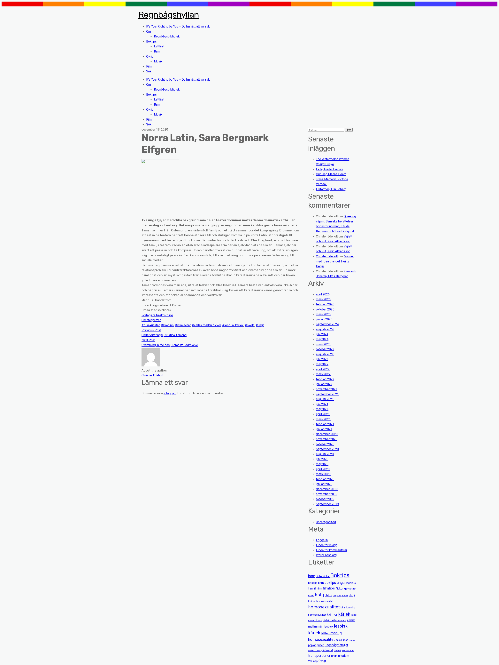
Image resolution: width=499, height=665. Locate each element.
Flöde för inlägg (326, 545)
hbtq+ (328, 595)
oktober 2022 (325, 349)
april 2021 (323, 414)
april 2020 (323, 469)
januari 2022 (324, 384)
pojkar (312, 645)
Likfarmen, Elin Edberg (331, 189)
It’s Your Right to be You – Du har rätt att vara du (178, 26)
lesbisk (328, 626)
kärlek (344, 614)
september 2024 (327, 324)
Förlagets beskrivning (157, 315)
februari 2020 (325, 479)
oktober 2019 (325, 499)
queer (320, 645)
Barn (157, 51)
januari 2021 (324, 429)
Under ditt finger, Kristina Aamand (164, 335)
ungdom (343, 656)
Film (149, 66)
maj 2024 (322, 339)
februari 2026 (325, 304)
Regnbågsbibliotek (167, 36)
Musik (158, 61)
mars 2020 (323, 474)
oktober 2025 (325, 309)
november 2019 (326, 494)
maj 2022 (322, 364)
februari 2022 (325, 379)
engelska (350, 582)
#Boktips (167, 325)
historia (312, 601)
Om (148, 31)
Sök (148, 71)
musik (339, 639)
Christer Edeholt (327, 256)
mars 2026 (323, 299)
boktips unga (335, 583)
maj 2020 (322, 464)
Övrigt (150, 56)
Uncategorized (151, 320)
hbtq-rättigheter (340, 595)
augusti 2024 (325, 329)
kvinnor (332, 614)
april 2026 (323, 294)
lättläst (325, 633)
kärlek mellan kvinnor (334, 620)
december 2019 (327, 489)
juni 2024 (322, 334)
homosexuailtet (324, 601)
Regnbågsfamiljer (336, 645)
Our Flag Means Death (331, 174)
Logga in (322, 540)
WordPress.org (326, 555)
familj (312, 588)
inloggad (170, 393)
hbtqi (352, 595)
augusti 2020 (325, 454)
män (345, 639)
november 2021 (326, 389)
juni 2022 (322, 359)
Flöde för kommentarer (331, 550)
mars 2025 (323, 314)
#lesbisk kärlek (232, 325)
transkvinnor (348, 650)
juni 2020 (322, 459)
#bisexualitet (151, 325)
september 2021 (327, 394)
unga (334, 656)
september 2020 (327, 449)
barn (311, 576)
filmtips (329, 588)
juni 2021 (322, 404)
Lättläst (159, 46)
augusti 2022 (325, 354)
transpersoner (319, 655)
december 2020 (327, 434)
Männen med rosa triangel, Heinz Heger (335, 261)
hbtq (319, 594)
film (319, 588)
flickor (339, 588)
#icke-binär (182, 325)
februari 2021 (325, 424)
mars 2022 (323, 374)
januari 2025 (324, 319)
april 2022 (323, 369)
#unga (260, 325)
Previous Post (151, 330)
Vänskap (313, 661)
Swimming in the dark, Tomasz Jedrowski (170, 345)
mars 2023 (323, 344)
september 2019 (327, 504)
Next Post (148, 340)
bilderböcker (323, 576)
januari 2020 (324, 484)
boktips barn (316, 583)
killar (343, 607)
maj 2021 (322, 409)
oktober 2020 (325, 444)
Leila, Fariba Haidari (329, 169)
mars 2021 (323, 419)
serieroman (314, 650)
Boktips (151, 41)
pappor (352, 640)
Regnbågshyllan (168, 15)
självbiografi (326, 650)
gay (346, 588)
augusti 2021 (325, 399)
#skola (249, 325)
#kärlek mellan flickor (206, 325)
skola (337, 650)
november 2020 (326, 439)
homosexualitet (324, 607)
